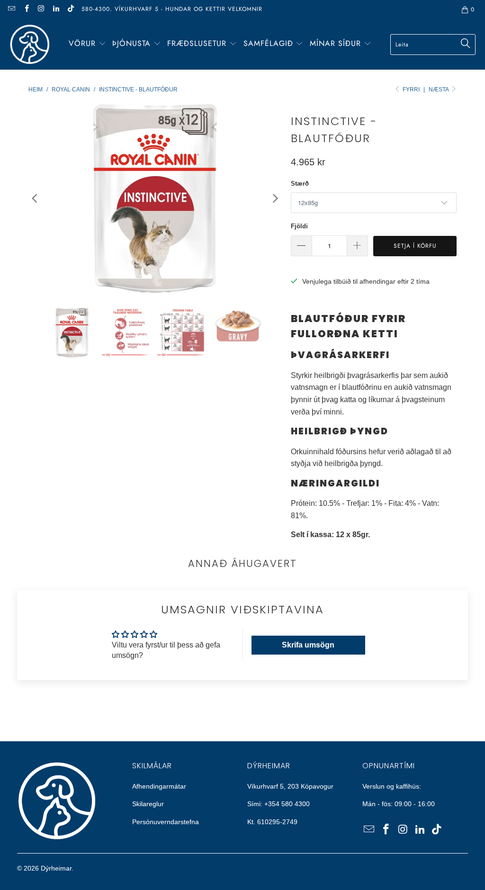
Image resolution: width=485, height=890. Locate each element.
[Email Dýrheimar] (11, 9)
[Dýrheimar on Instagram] (41, 9)
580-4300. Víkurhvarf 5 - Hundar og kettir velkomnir (171, 9)
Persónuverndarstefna (165, 822)
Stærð (300, 183)
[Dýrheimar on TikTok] (70, 9)
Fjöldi (299, 226)
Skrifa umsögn (308, 645)
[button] (87, 44)
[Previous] (35, 198)
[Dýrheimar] (29, 44)
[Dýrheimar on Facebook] (26, 9)
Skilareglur (148, 804)
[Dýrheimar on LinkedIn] (56, 9)
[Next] (274, 198)
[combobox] (433, 44)
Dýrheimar (56, 868)
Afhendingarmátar (159, 786)
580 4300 (295, 804)
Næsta (439, 89)
